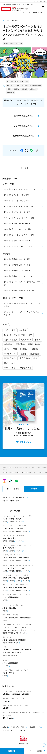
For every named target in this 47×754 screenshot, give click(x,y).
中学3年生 (8, 344)
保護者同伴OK (10, 358)
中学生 (37, 340)
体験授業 (23, 354)
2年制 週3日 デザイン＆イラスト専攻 (18, 246)
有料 (35, 358)
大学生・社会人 (10, 340)
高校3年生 (20, 344)
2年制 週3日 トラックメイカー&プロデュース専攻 (22, 283)
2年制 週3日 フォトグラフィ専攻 (16, 195)
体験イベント (9, 363)
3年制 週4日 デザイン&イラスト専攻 (17, 229)
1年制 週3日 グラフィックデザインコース (19, 189)
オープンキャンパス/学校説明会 (17, 368)
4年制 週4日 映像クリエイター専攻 (17, 259)
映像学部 (23, 330)
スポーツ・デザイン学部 (14, 335)
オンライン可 (9, 354)
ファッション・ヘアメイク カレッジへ (33, 12)
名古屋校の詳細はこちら (23, 136)
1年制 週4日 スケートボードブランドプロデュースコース (22, 313)
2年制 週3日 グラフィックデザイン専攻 (19, 235)
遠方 (30, 335)
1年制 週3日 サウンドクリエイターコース (19, 291)
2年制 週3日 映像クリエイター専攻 (17, 271)
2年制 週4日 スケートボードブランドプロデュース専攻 (22, 305)
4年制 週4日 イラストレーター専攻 (17, 212)
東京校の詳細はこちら (23, 116)
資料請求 (34, 489)
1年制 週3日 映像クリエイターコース (18, 276)
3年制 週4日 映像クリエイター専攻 (17, 265)
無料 (15, 349)
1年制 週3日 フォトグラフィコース (17, 201)
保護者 (7, 349)
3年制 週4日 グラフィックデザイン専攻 (19, 218)
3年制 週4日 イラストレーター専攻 (17, 224)
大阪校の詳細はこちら (23, 126)
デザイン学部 (9, 330)
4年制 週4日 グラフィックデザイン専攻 (19, 206)
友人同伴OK (26, 340)
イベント (5, 470)
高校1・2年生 (34, 344)
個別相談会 (35, 354)
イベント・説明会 (13, 489)
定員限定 (24, 349)
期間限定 (35, 349)
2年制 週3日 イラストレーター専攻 (17, 241)
